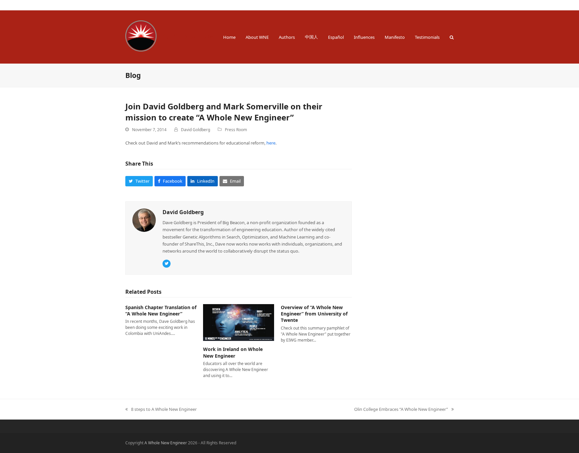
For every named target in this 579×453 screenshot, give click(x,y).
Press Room (236, 129)
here (270, 143)
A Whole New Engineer (207, 35)
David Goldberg (195, 129)
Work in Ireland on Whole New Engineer (233, 352)
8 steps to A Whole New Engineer (161, 409)
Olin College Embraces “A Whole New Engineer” (401, 409)
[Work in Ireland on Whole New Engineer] (238, 322)
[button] (452, 37)
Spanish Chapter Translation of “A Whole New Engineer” (160, 310)
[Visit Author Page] (144, 220)
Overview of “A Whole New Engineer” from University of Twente (314, 314)
